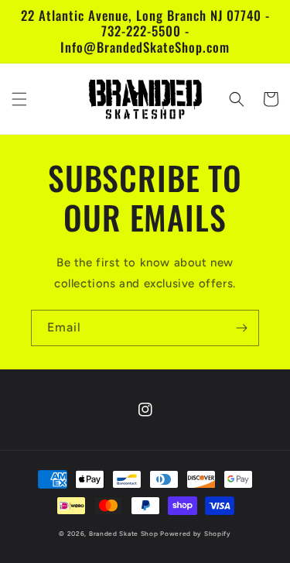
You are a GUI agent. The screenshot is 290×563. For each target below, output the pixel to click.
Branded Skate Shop (124, 533)
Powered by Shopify (195, 533)
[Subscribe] (241, 328)
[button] (19, 99)
